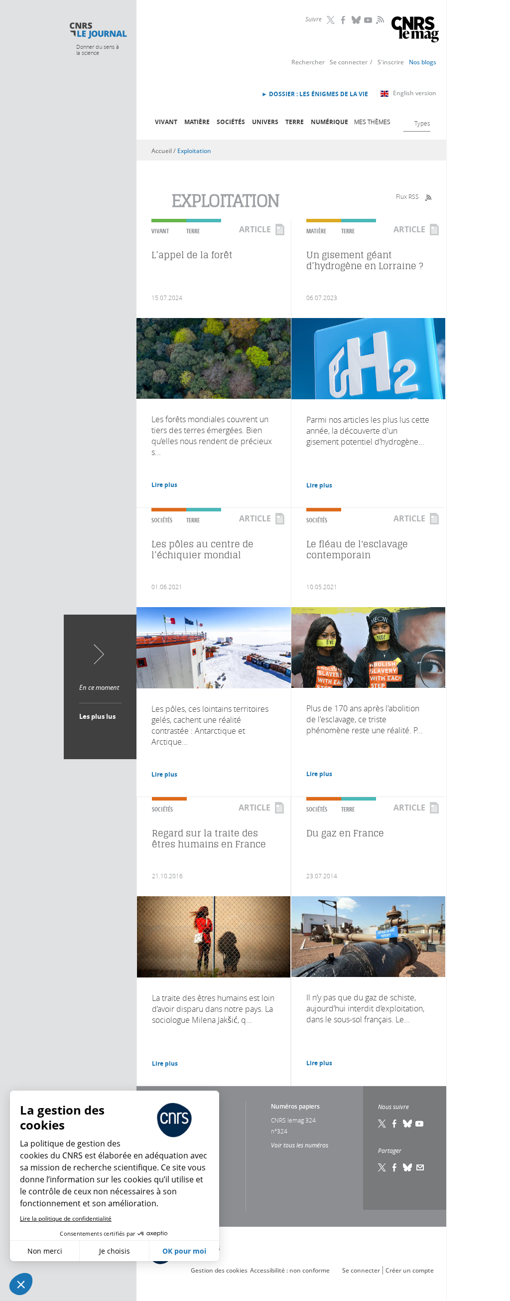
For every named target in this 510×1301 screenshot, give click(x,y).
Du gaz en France (345, 833)
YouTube (369, 20)
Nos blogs (422, 62)
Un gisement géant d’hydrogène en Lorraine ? (364, 260)
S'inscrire (391, 62)
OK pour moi (184, 1251)
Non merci (44, 1251)
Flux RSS (407, 196)
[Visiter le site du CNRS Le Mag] (415, 30)
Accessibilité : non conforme (290, 1270)
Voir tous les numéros (299, 1145)
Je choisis (114, 1251)
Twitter (332, 20)
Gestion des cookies (219, 1270)
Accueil (161, 151)
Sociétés (231, 122)
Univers (265, 122)
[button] (21, 1284)
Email (420, 1167)
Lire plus (164, 485)
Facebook (344, 20)
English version (414, 93)
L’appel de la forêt (192, 255)
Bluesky (357, 20)
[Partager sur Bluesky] (408, 1167)
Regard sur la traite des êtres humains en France (209, 838)
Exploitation (194, 151)
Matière (197, 122)
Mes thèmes (372, 122)
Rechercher (308, 62)
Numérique (329, 122)
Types (422, 123)
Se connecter (349, 62)
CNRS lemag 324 (293, 1120)
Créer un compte (409, 1270)
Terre (294, 122)
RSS (379, 19)
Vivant (166, 122)
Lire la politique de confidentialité (66, 1218)
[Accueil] (98, 30)
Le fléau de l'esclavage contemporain (357, 549)
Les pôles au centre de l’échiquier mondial (202, 549)
